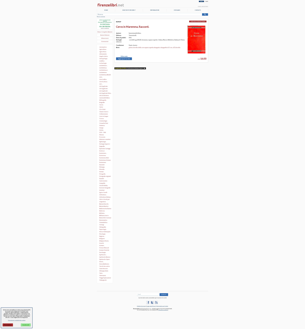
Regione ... (102, 236)
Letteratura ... (103, 194)
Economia (102, 137)
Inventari (102, 190)
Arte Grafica (102, 79)
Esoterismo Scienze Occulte (105, 160)
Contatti (198, 10)
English (206, 1)
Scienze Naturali (104, 248)
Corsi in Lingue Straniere (103, 116)
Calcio (101, 107)
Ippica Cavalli (103, 192)
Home (106, 10)
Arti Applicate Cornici (103, 89)
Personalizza (7, 325)
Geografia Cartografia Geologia (102, 183)
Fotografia (102, 174)
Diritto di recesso (141, 306)
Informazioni (154, 10)
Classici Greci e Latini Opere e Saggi (105, 112)
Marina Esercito (103, 204)
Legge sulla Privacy (151, 306)
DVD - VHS (102, 132)
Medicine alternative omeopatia (102, 211)
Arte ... (101, 77)
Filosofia (101, 169)
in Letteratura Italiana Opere (129, 68)
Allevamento (103, 54)
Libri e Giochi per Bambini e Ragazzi (104, 199)
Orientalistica (103, 222)
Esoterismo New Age (104, 158)
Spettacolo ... (103, 254)
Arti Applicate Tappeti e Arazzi (104, 91)
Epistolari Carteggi (104, 148)
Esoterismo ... (103, 153)
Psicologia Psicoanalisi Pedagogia (102, 234)
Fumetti (101, 178)
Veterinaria (102, 275)
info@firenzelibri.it (163, 310)
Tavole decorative (104, 266)
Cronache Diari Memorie (103, 123)
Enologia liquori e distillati (104, 144)
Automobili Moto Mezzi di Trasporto (104, 98)
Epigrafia (102, 146)
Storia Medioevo (104, 264)
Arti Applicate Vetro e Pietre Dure (105, 93)
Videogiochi (103, 280)
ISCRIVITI (163, 294)
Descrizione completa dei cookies (16, 320)
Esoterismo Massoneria (102, 156)
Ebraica (101, 134)
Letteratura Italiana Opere (104, 197)
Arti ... (101, 84)
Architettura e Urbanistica (103, 70)
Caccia (101, 105)
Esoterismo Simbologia (102, 163)
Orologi (101, 224)
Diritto (101, 130)
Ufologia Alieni (103, 271)
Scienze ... (102, 245)
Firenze (101, 171)
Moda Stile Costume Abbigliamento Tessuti (105, 218)
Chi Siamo (177, 10)
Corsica (101, 118)
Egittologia (102, 141)
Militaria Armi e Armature (103, 216)
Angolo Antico (103, 56)
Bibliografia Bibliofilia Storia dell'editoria (104, 100)
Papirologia (102, 229)
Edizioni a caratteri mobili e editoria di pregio (105, 139)
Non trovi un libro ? (129, 10)
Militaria (101, 213)
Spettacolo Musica (104, 257)
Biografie (102, 102)
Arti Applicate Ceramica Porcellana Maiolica (105, 86)
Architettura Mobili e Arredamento (105, 75)
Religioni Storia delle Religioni (103, 241)
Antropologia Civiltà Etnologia (104, 59)
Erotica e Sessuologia (102, 151)
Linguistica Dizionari (102, 202)
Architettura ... (103, 65)
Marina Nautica (103, 206)
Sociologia (102, 252)
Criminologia (103, 121)
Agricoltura (102, 49)
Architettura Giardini (103, 73)
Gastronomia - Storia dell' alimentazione (103, 181)
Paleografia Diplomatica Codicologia (103, 227)
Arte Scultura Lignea (103, 82)
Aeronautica (103, 47)
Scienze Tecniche (104, 250)
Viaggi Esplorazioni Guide (105, 278)
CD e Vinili (102, 109)
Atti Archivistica (104, 95)
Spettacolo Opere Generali (104, 259)
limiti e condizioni (105, 28)
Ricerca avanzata (101, 16)
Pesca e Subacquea (104, 231)
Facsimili (101, 164)
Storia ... (101, 261)
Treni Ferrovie (103, 268)
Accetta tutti (25, 325)
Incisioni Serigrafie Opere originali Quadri (104, 188)
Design (101, 128)
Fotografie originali (105, 176)
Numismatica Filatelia (103, 220)
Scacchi (101, 243)
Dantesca (102, 125)
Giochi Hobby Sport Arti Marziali (104, 186)
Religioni (102, 238)
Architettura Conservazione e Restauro (104, 68)
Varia (100, 273)
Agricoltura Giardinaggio (103, 52)
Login (199, 6)
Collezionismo (103, 114)
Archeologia (103, 63)
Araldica (101, 61)
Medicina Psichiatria (105, 208)
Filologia (102, 167)
